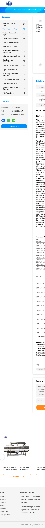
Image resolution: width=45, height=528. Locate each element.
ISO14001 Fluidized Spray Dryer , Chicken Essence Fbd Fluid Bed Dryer (16, 469)
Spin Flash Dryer (14, 93)
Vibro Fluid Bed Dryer (14, 29)
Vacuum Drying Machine (14, 42)
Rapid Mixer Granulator (14, 70)
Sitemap (3, 509)
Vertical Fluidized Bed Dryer (14, 34)
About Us (3, 502)
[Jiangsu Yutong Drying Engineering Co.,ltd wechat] (13, 120)
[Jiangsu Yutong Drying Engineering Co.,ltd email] (3, 120)
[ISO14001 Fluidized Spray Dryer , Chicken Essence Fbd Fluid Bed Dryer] (17, 449)
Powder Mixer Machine (14, 79)
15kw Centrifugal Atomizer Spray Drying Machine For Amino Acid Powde (30, 510)
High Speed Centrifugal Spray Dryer (14, 51)
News (2, 506)
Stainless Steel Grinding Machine (14, 88)
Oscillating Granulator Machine (14, 74)
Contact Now (14, 126)
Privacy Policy (5, 515)
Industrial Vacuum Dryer (14, 56)
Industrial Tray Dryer (14, 46)
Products (3, 499)
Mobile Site (4, 512)
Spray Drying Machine (14, 38)
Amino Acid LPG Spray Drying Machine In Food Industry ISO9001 (31, 499)
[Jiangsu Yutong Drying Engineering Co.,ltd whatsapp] (8, 120)
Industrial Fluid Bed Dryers (14, 24)
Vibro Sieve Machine (14, 83)
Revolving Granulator (14, 66)
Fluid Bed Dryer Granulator (14, 61)
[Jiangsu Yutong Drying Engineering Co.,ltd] (9, 3)
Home (2, 496)
